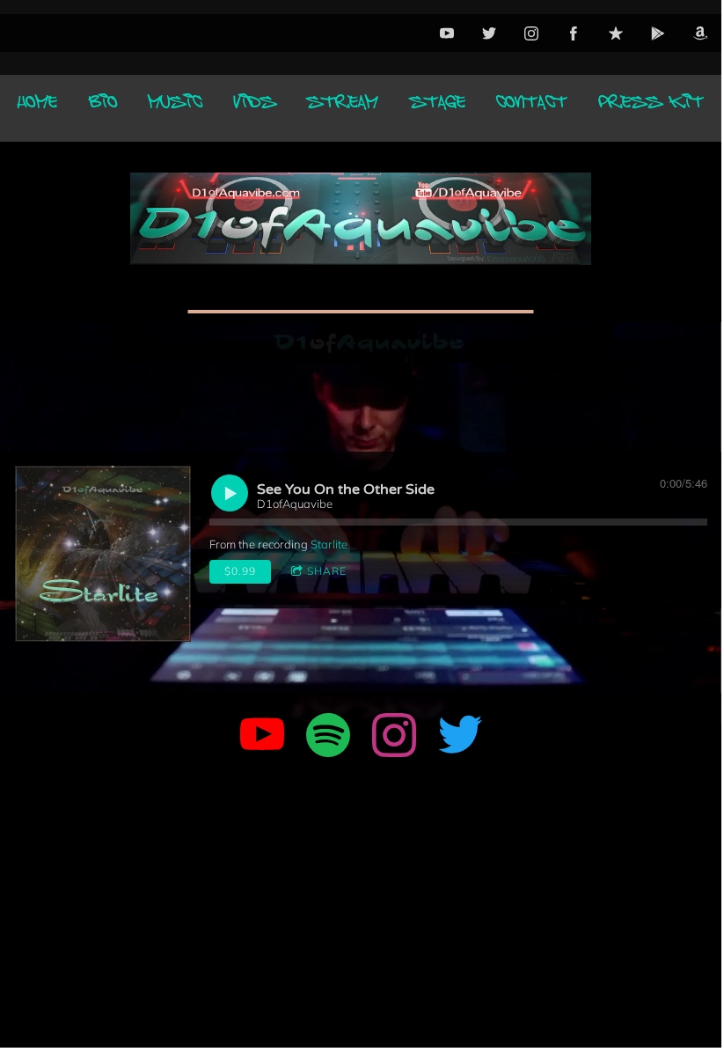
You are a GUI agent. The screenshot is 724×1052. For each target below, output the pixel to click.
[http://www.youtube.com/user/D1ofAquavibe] (447, 33)
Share (327, 570)
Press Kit (651, 108)
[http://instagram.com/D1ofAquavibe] (531, 33)
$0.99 (240, 570)
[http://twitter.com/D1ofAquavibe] (489, 33)
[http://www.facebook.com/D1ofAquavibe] (574, 33)
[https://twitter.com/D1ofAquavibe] (460, 737)
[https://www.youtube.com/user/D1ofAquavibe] (262, 737)
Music (175, 108)
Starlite (329, 544)
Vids (255, 108)
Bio (103, 108)
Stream (342, 108)
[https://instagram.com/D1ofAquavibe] (394, 737)
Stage (437, 108)
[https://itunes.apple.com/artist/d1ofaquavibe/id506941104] (616, 33)
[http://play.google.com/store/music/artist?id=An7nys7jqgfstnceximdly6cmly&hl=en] (658, 33)
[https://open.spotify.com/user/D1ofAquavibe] (328, 737)
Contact (531, 108)
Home (37, 108)
